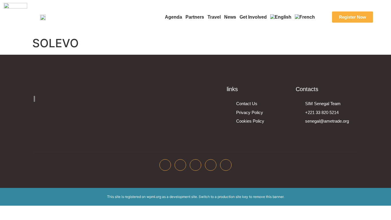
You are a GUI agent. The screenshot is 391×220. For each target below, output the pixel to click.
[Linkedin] (195, 165)
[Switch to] (280, 17)
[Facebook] (165, 165)
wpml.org (154, 197)
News (230, 17)
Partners (194, 17)
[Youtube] (210, 165)
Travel (214, 17)
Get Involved (253, 17)
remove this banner (268, 197)
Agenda (173, 17)
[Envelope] (226, 165)
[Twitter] (180, 165)
